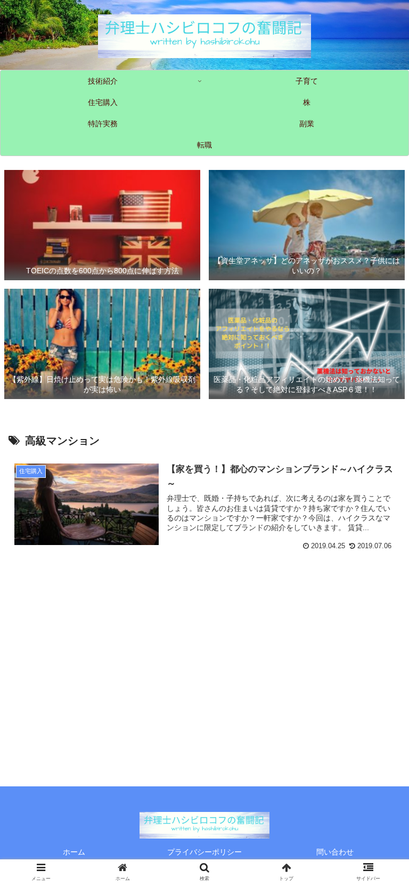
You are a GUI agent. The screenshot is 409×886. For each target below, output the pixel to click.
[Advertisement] (204, 642)
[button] (378, 850)
